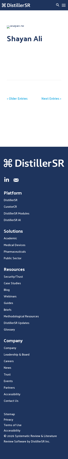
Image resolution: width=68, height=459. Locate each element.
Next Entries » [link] (51, 98)
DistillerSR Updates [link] (16, 322)
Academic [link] (10, 238)
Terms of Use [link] (13, 425)
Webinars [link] (10, 296)
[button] (64, 5)
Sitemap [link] (9, 414)
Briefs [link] (7, 309)
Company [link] (10, 347)
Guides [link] (8, 302)
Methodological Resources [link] (21, 316)
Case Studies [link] (12, 283)
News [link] (7, 367)
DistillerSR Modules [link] (16, 213)
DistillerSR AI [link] (12, 220)
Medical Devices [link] (14, 245)
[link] (16, 5)
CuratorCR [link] (10, 206)
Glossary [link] (9, 329)
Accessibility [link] (12, 394)
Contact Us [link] (11, 400)
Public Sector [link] (12, 258)
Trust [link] (7, 374)
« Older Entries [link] (17, 98)
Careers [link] (9, 361)
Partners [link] (9, 387)
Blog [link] (7, 289)
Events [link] (8, 381)
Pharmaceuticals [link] (15, 251)
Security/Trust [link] (13, 276)
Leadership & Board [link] (16, 354)
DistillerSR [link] (10, 200)
